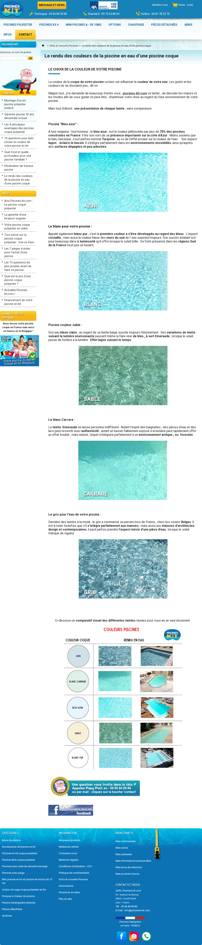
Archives (7, 915)
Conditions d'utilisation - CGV (75, 866)
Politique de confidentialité (74, 872)
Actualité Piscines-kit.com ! (16, 292)
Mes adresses (124, 854)
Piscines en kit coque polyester (19, 853)
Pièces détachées (12, 909)
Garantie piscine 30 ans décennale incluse (19, 116)
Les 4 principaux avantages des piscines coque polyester (19, 128)
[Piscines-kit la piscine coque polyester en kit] (12, 10)
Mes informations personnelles (133, 860)
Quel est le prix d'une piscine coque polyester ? (17, 280)
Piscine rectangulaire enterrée (18, 902)
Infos (5, 193)
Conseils (8, 93)
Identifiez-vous (160, 5)
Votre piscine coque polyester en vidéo (17, 226)
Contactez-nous (68, 853)
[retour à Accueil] (43, 45)
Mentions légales (68, 859)
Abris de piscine (11, 840)
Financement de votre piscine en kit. (18, 302)
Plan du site (65, 898)
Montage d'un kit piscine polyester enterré (15, 104)
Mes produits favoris (127, 873)
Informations (66, 885)
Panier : (185, 5)
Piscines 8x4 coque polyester (18, 859)
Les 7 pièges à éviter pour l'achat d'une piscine (17, 252)
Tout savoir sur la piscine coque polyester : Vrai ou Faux (19, 238)
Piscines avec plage (13, 872)
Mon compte (125, 833)
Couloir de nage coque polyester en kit (24, 889)
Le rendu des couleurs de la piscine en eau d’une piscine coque (18, 179)
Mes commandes (126, 841)
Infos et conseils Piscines (64, 45)
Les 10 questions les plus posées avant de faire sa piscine (17, 266)
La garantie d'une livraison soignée (15, 216)
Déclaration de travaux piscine (18, 167)
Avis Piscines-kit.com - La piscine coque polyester (18, 204)
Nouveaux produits (69, 840)
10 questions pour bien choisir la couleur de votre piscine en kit (19, 142)
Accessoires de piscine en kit (19, 846)
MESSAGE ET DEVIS (52, 5)
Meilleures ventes (69, 846)
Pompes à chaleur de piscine (18, 896)
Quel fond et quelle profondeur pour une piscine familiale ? (17, 155)
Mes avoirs (122, 847)
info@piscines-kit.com (137, 910)
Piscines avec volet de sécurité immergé (24, 866)
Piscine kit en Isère (69, 892)
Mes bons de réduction (129, 867)
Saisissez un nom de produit (15, 52)
